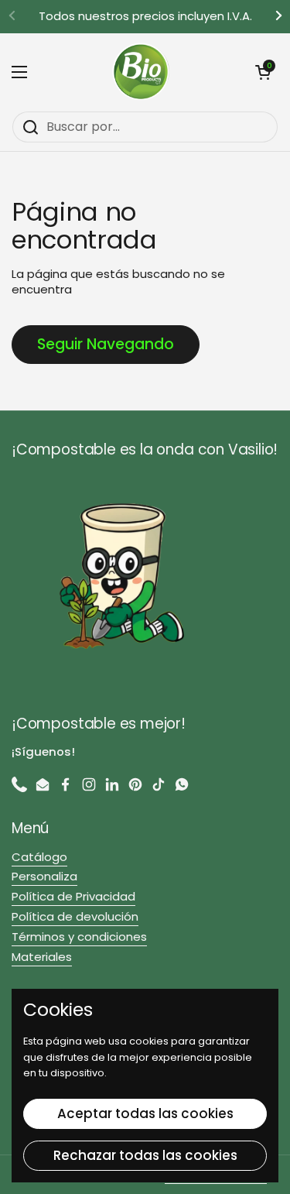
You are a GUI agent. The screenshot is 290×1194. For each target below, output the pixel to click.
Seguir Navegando (105, 344)
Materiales (42, 957)
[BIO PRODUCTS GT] (141, 72)
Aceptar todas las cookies (145, 1113)
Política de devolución (75, 916)
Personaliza (44, 876)
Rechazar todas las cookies (145, 1155)
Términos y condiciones (79, 936)
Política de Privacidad (73, 896)
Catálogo (39, 857)
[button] (262, 72)
